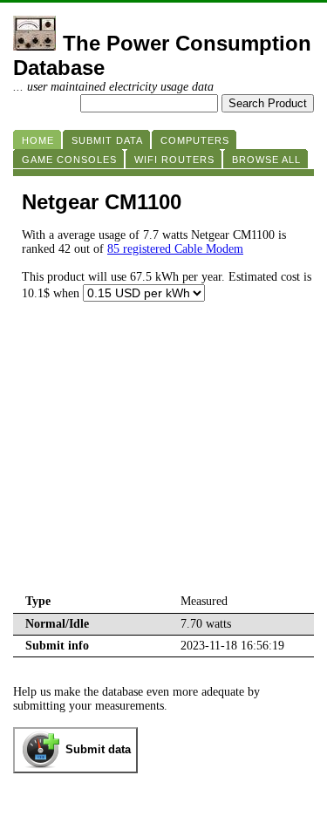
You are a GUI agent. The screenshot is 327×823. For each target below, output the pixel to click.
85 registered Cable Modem (175, 248)
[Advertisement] (163, 460)
